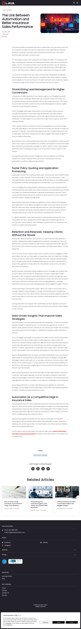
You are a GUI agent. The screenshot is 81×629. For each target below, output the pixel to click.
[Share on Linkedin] (38, 468)
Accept (71, 622)
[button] (74, 3)
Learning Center (7, 576)
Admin (5, 36)
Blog (3, 578)
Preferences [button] (9, 624)
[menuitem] (20, 543)
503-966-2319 (13, 530)
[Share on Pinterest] (48, 468)
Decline (58, 622)
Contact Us (5, 593)
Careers (4, 590)
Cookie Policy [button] (8, 623)
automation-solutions (40, 455)
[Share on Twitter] (43, 468)
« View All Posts (7, 10)
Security (4, 595)
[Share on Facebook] (33, 468)
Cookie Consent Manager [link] (8, 615)
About (4, 588)
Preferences (45, 622)
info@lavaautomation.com (16, 532)
